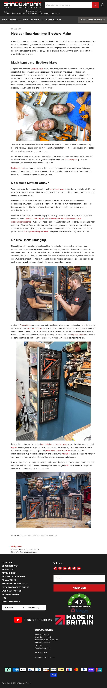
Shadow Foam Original (34, 218)
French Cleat (25, 325)
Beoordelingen (10, 565)
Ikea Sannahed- (34, 328)
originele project (78, 334)
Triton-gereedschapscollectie (36, 231)
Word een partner (12, 590)
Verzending (8, 569)
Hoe (4, 597)
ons (67, 465)
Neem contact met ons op (15, 587)
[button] (79, 603)
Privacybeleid (9, 580)
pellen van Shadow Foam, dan (58, 450)
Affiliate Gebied (10, 594)
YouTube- (66, 453)
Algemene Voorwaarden (15, 583)
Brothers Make (37, 68)
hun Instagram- (71, 159)
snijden (14, 447)
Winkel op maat (12, 19)
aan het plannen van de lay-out (54, 444)
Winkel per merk (33, 19)
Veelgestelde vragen (13, 576)
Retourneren (9, 573)
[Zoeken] (95, 5)
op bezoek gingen (58, 189)
